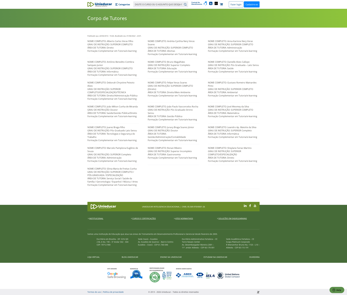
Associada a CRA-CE (200, 275)
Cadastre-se (252, 4)
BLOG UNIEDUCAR (130, 257)
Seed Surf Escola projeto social (167, 277)
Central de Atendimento (196, 3)
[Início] (99, 4)
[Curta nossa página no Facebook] (250, 205)
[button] (122, 4)
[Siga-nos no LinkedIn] (245, 205)
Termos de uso (94, 292)
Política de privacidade (113, 292)
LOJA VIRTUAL (93, 257)
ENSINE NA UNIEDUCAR (171, 257)
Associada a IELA (210, 275)
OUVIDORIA (254, 257)
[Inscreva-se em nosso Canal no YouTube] (255, 205)
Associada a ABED (185, 275)
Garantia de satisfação (136, 274)
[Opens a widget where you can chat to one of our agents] (336, 290)
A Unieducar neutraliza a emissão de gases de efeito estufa (155, 277)
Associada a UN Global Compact (228, 275)
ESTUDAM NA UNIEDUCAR (215, 257)
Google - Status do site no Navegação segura (116, 275)
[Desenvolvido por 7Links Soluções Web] (234, 292)
